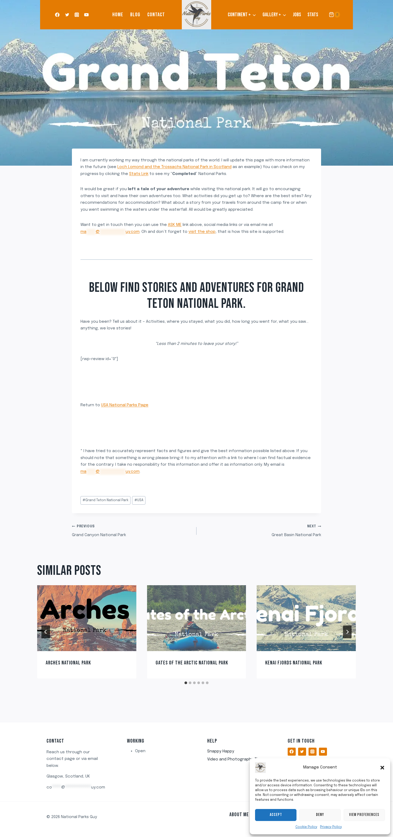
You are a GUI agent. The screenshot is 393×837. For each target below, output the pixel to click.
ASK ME (175, 225)
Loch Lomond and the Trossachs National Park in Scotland (174, 167)
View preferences (364, 814)
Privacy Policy (331, 827)
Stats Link (138, 174)
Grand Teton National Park (105, 500)
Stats (312, 14)
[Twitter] (67, 14)
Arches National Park (68, 663)
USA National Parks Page (124, 405)
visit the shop (201, 232)
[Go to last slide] (45, 631)
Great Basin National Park (296, 531)
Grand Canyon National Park (99, 531)
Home (117, 14)
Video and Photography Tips (234, 759)
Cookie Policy (306, 827)
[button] (382, 767)
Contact (156, 14)
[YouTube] (86, 14)
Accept (276, 814)
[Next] (347, 631)
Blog (135, 14)
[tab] (185, 682)
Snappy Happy (220, 751)
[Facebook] (57, 14)
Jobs (297, 14)
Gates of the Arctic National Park (192, 663)
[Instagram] (76, 14)
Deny (320, 814)
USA (138, 500)
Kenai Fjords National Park (293, 663)
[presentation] (86, 618)
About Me (239, 814)
